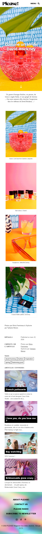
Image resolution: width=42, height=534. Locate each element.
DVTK (21, 528)
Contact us (21, 504)
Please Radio (21, 509)
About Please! (21, 499)
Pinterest (25, 519)
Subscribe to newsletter (21, 513)
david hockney (11, 359)
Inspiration (29, 359)
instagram (17, 519)
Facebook (21, 519)
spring (8, 362)
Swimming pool (17, 362)
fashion (20, 359)
